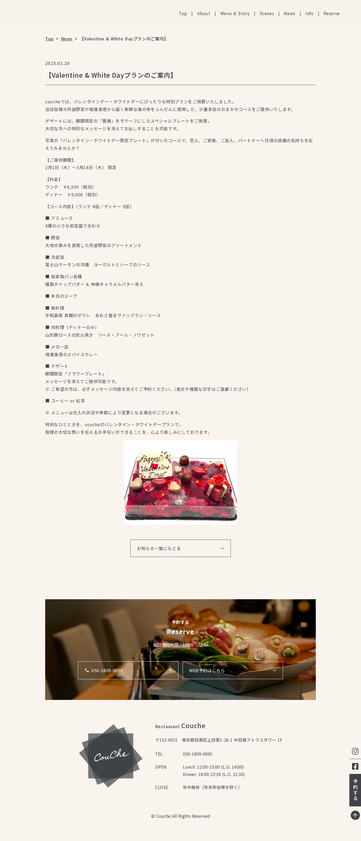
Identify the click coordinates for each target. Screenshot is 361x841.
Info (309, 13)
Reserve (331, 13)
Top (183, 13)
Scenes (267, 13)
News (289, 13)
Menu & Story (235, 13)
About (203, 13)
